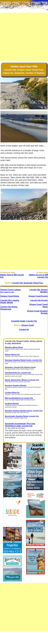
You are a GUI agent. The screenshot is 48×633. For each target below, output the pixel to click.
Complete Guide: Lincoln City (24, 321)
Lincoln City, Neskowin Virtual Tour (27, 283)
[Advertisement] (24, 37)
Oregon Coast (27, 325)
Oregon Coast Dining (9, 296)
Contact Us (24, 329)
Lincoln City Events (39, 300)
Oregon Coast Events (38, 296)
